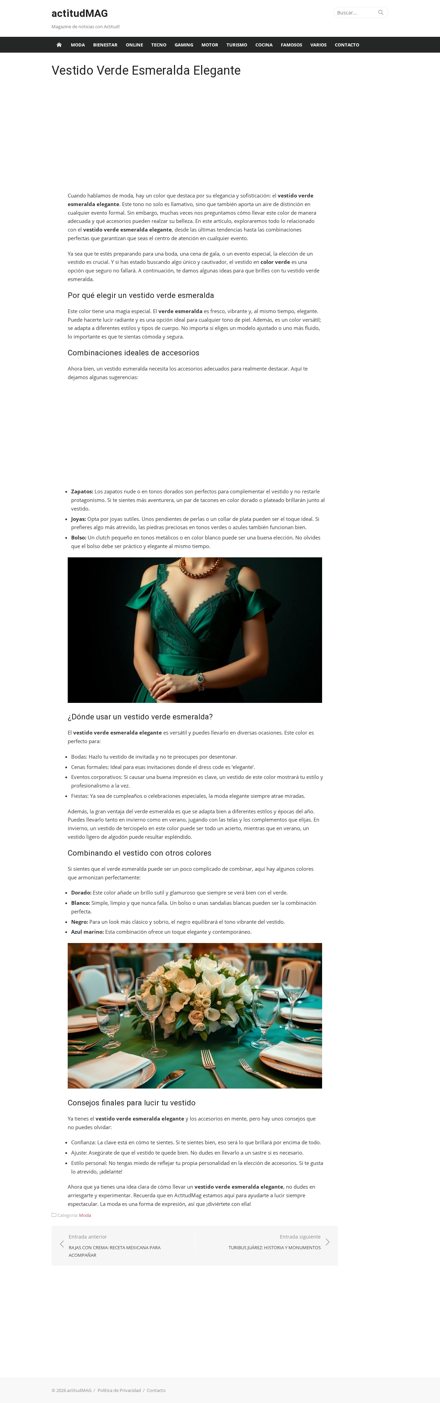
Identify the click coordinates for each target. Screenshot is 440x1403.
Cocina (264, 45)
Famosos (291, 45)
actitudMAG (80, 13)
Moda (78, 45)
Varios (318, 45)
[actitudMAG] (59, 45)
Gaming (184, 45)
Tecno (158, 45)
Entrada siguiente (275, 1242)
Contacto (347, 45)
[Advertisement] (195, 136)
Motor (209, 45)
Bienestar (105, 45)
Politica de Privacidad (119, 1390)
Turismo (237, 45)
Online (134, 45)
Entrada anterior (115, 1245)
